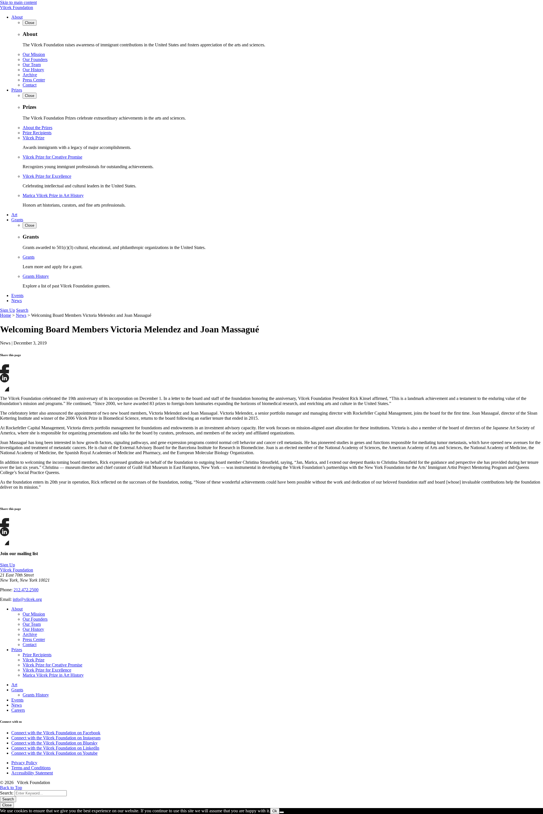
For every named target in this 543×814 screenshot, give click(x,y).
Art (14, 214)
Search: (6, 793)
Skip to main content (18, 2)
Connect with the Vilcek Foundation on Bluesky (54, 743)
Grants (17, 219)
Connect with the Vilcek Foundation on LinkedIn (55, 748)
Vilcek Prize (33, 137)
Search (22, 310)
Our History (33, 69)
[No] (281, 812)
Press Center (34, 79)
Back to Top (11, 787)
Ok (274, 811)
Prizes (16, 90)
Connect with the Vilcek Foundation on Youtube (54, 753)
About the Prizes (37, 127)
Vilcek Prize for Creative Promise (52, 157)
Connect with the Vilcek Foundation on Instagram (55, 737)
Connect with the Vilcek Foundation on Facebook (55, 732)
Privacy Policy (24, 762)
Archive (30, 74)
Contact (29, 85)
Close (7, 805)
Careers (18, 710)
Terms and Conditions (31, 767)
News (16, 300)
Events (17, 295)
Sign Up (7, 310)
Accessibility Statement (32, 772)
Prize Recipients (37, 132)
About (17, 17)
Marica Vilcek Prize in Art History (53, 195)
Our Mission (34, 54)
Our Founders (35, 59)
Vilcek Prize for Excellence (47, 176)
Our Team (32, 64)
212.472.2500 (26, 589)
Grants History (36, 276)
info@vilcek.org (27, 599)
